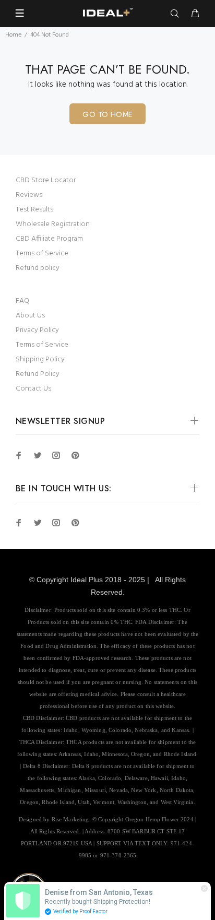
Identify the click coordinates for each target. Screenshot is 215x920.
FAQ (22, 301)
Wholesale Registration (53, 224)
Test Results (34, 210)
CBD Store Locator (46, 180)
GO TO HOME (107, 114)
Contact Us (33, 389)
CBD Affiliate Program (49, 239)
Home (13, 35)
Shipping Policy (40, 359)
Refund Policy (37, 374)
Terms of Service (42, 253)
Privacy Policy (37, 330)
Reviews (29, 195)
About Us (30, 316)
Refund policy (37, 268)
